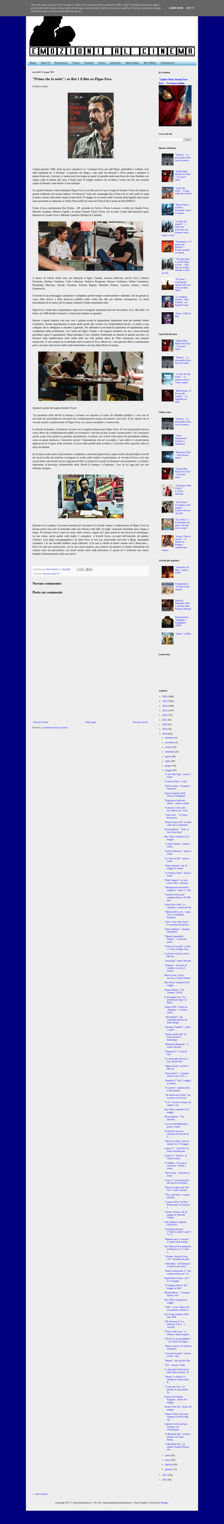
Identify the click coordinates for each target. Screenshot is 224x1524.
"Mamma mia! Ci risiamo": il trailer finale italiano (177, 1240)
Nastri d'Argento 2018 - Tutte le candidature (175, 794)
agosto (168, 756)
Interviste (115, 62)
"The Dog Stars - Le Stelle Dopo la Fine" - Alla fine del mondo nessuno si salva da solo (176, 266)
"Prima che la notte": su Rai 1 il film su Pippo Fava (177, 947)
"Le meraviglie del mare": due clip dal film (176, 1060)
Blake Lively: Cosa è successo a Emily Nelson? (177, 976)
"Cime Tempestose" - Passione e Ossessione (181, 439)
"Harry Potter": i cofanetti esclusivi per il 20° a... (176, 1074)
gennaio (169, 1469)
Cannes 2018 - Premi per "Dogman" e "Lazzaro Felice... (176, 1010)
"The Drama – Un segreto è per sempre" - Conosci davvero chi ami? (183, 507)
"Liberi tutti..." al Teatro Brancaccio (175, 816)
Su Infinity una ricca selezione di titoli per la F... (176, 1134)
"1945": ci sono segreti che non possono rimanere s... (177, 1308)
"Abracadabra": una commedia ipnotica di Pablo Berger (175, 1020)
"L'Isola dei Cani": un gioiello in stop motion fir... (176, 1390)
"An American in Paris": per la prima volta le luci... (177, 1096)
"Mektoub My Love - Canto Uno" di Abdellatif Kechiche (177, 915)
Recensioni (61, 62)
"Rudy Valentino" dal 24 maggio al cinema (175, 867)
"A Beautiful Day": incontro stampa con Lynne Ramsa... (177, 1437)
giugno (168, 765)
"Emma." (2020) (183, 634)
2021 (165, 720)
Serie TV (45, 62)
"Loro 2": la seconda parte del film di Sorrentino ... (177, 1181)
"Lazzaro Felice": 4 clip (175, 781)
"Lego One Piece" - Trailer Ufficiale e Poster (183, 191)
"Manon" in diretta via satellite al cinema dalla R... (176, 1380)
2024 (165, 706)
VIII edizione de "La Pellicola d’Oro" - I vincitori (174, 1324)
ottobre (168, 747)
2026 (165, 696)
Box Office (150, 62)
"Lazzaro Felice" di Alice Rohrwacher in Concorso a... (177, 1205)
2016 (165, 1480)
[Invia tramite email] (78, 569)
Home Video (132, 62)
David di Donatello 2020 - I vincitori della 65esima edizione (183, 604)
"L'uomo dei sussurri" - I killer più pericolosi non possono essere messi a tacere (175, 228)
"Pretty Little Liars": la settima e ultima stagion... (177, 1333)
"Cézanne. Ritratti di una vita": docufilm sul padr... (177, 1258)
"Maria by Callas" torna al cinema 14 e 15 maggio (176, 1142)
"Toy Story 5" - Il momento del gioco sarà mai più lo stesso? (182, 523)
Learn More (176, 8)
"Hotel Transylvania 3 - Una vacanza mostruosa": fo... (177, 1272)
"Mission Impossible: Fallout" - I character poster (175, 939)
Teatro (101, 62)
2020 (165, 724)
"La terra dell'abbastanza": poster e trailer (176, 1125)
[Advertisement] (90, 693)
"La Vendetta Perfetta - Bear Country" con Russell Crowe (182, 301)
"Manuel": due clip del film (177, 1360)
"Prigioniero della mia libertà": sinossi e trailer (176, 802)
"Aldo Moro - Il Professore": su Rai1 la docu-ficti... (177, 1265)
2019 (165, 729)
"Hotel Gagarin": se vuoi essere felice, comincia (176, 881)
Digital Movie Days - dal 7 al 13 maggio (176, 1279)
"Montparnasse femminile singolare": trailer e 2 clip (177, 888)
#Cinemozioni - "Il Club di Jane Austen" (182, 587)
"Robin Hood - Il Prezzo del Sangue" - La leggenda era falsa (183, 396)
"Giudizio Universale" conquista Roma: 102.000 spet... (177, 897)
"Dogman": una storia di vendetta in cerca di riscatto (175, 968)
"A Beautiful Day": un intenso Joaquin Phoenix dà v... (176, 1447)
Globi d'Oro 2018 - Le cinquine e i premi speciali (177, 906)
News (33, 62)
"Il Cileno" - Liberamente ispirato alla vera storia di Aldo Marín (183, 285)
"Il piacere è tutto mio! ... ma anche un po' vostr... (176, 809)
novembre (170, 742)
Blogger (164, 1502)
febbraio (169, 1464)
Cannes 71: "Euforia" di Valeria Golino (175, 1157)
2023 (165, 710)
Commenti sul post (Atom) (55, 727)
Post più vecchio (140, 722)
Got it (190, 8)
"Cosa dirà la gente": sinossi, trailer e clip (177, 1354)
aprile (168, 1455)
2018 (165, 734)
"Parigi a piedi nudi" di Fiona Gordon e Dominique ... (175, 1037)
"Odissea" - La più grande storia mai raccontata (183, 158)
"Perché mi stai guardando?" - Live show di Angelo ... (177, 1340)
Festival (88, 62)
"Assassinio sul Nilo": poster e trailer (182, 570)
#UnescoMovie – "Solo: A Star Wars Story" (176, 830)
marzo (168, 1460)
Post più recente (40, 722)
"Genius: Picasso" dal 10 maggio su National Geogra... (175, 1215)
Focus (76, 62)
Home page (90, 722)
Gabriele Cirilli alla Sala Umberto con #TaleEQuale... (175, 1427)
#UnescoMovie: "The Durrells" (174, 1118)
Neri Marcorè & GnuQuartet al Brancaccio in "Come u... (177, 1249)
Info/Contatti (41, 1494)
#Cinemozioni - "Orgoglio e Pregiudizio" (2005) (182, 621)
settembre (170, 752)
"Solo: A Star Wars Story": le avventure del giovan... (177, 923)
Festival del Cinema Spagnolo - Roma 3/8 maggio (175, 1400)
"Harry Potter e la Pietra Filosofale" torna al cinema (183, 209)
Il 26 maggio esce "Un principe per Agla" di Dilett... (175, 1000)
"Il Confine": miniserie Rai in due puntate (177, 1089)
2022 (165, 715)
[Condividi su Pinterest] (90, 569)
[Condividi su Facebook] (87, 569)
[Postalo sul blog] (81, 569)
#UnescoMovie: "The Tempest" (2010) (174, 991)
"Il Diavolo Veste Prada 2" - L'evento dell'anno (183, 489)
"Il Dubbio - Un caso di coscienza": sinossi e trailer (175, 1166)
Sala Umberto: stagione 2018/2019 (175, 1223)
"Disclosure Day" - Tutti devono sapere (183, 455)
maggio (169, 770)
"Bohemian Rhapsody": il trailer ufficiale (176, 1045)
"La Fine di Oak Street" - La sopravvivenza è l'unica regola (182, 378)
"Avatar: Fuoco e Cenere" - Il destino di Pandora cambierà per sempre (176, 543)
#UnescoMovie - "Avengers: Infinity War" (177, 1294)
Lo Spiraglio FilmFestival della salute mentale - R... (177, 1371)
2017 (165, 1475)
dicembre (169, 738)
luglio (168, 761)
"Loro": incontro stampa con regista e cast (177, 1103)
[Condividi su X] (84, 569)
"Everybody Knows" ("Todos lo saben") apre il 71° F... (177, 1232)
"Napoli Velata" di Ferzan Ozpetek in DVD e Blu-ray (176, 1417)
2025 (165, 701)
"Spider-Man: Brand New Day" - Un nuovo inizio (183, 175)
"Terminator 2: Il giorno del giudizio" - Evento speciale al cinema (183, 247)
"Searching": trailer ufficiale (177, 961)
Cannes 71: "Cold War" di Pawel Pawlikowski (176, 1149)
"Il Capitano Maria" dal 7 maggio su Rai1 (176, 1286)
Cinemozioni (168, 62)
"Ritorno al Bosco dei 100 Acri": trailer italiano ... (176, 1189)
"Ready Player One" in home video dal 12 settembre (177, 823)
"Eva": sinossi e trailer (174, 1365)
